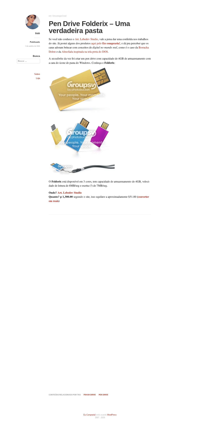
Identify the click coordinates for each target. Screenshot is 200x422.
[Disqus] (100, 267)
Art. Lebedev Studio (86, 39)
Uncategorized (59, 16)
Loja (38, 78)
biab (37, 33)
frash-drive (90, 395)
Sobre (37, 74)
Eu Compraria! (89, 415)
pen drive (103, 395)
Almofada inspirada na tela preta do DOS (85, 51)
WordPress (112, 415)
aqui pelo (105, 43)
